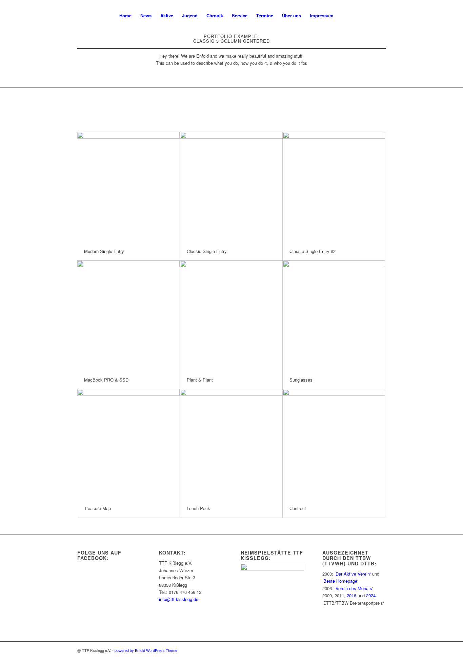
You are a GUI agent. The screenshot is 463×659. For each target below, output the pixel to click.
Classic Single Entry (207, 251)
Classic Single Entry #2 (312, 251)
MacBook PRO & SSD (106, 379)
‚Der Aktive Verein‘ (353, 573)
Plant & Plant (200, 379)
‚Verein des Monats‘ (354, 588)
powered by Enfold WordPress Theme (146, 650)
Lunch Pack (198, 508)
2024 (371, 595)
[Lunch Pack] (231, 444)
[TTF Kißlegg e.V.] (96, 15)
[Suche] (344, 15)
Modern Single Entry (104, 251)
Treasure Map (97, 508)
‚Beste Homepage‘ (340, 581)
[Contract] (334, 444)
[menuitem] (125, 15)
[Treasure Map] (128, 444)
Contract (297, 508)
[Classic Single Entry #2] (334, 187)
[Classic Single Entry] (231, 187)
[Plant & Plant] (231, 315)
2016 (351, 595)
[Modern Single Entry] (128, 187)
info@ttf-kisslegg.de (178, 599)
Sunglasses (301, 379)
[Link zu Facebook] (381, 15)
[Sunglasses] (334, 315)
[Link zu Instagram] (370, 15)
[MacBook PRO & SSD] (128, 315)
